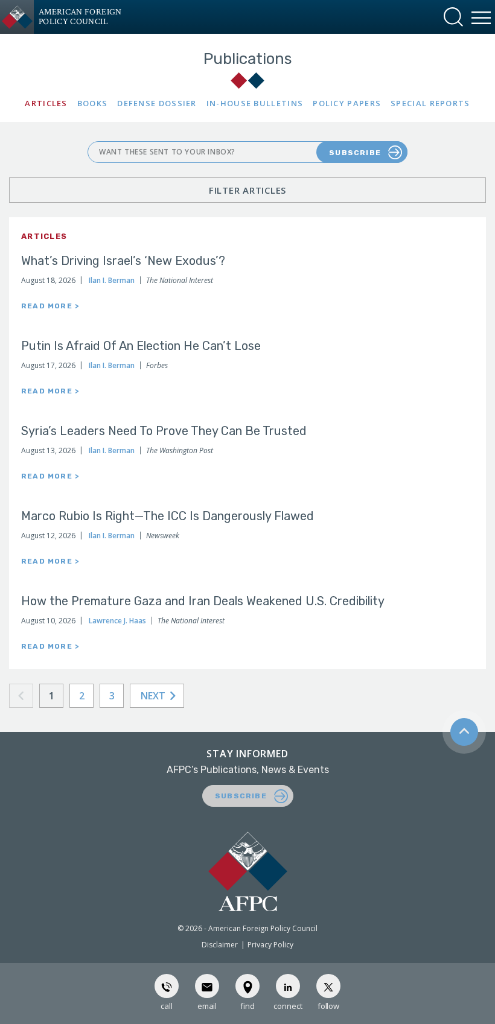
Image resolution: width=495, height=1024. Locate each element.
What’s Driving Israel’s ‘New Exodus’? (123, 260)
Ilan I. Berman (112, 280)
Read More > (50, 306)
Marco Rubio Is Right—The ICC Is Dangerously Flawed (167, 516)
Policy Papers (347, 103)
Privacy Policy (270, 945)
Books (92, 103)
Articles (46, 103)
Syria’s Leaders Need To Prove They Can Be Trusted (164, 431)
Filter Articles (247, 190)
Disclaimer (220, 945)
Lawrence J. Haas (117, 620)
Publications (247, 58)
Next (154, 695)
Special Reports (430, 103)
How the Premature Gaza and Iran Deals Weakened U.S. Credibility (203, 601)
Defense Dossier (157, 103)
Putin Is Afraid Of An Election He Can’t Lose (141, 346)
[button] (453, 17)
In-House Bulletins (254, 103)
